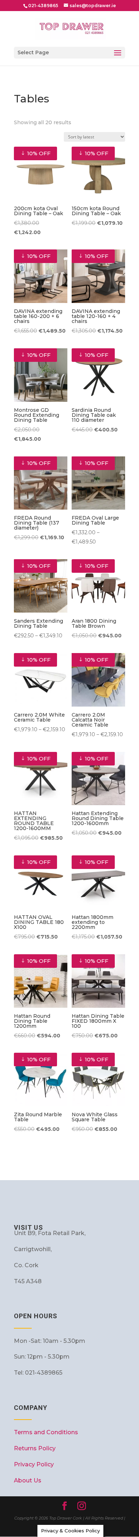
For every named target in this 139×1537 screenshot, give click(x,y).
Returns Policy (35, 1448)
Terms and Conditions (46, 1432)
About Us (27, 1480)
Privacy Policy (34, 1464)
